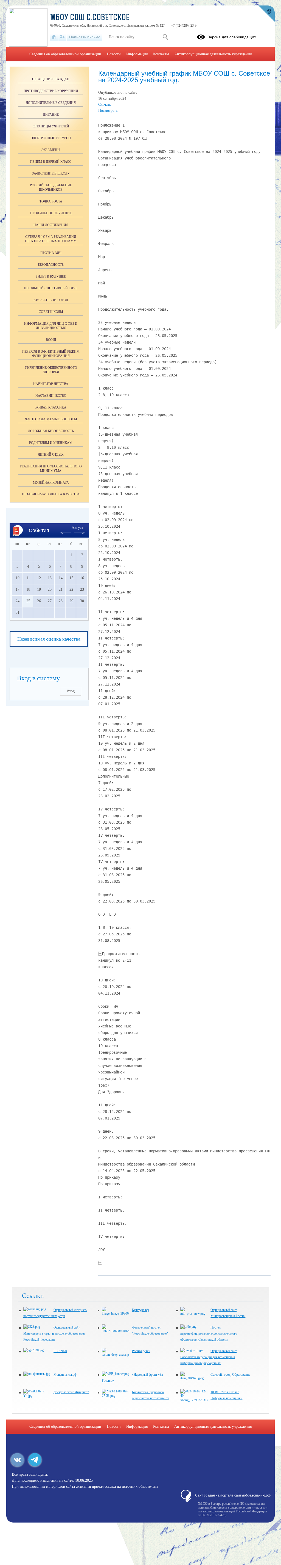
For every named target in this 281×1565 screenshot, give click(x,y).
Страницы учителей (51, 126)
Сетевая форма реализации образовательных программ (51, 239)
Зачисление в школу (51, 173)
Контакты (161, 54)
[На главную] (54, 37)
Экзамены (50, 150)
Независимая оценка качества (51, 494)
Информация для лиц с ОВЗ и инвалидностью (50, 326)
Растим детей (141, 1351)
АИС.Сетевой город (50, 300)
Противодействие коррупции (51, 91)
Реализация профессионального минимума (51, 468)
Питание (51, 114)
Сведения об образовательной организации (65, 54)
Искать (165, 37)
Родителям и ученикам (50, 443)
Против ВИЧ (50, 253)
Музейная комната (51, 482)
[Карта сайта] (62, 37)
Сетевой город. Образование (230, 1374)
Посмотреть (107, 110)
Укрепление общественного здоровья (51, 370)
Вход (71, 691)
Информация (137, 54)
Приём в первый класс (50, 162)
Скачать (104, 104)
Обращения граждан (50, 79)
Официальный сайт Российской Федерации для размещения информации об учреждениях (208, 1357)
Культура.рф (140, 1310)
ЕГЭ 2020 (60, 1351)
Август (77, 528)
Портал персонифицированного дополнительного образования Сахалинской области (208, 1333)
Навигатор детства (50, 384)
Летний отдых (51, 454)
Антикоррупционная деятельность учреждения (213, 54)
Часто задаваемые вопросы (51, 419)
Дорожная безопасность (51, 431)
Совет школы (51, 312)
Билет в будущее (51, 276)
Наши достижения (50, 225)
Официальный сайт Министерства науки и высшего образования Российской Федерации (54, 1333)
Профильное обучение (51, 213)
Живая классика (50, 407)
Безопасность (51, 265)
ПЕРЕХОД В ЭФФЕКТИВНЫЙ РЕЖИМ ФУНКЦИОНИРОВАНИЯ (51, 354)
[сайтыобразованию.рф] (266, 13)
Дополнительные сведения (51, 103)
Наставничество (50, 396)
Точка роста (51, 201)
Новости (114, 54)
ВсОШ (51, 340)
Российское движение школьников (51, 187)
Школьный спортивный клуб (50, 288)
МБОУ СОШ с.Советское (90, 18)
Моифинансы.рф (65, 1374)
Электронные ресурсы (51, 138)
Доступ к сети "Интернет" (71, 1392)
